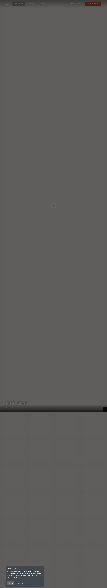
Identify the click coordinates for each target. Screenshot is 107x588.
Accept (11, 583)
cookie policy (13, 577)
